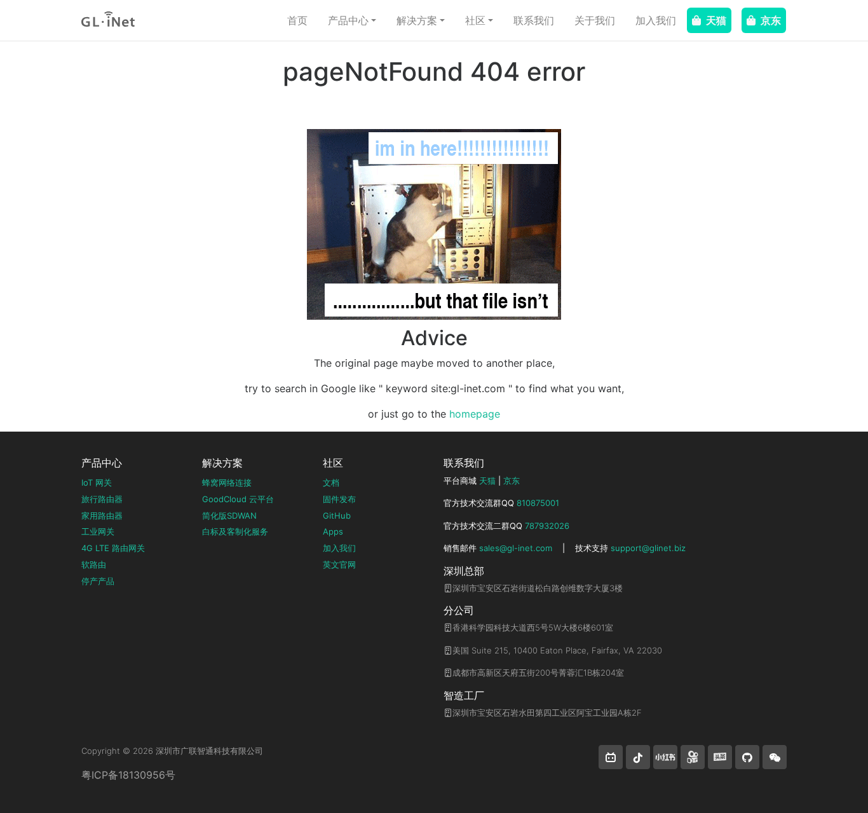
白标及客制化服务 (235, 531)
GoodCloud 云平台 (238, 499)
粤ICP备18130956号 (128, 775)
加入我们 (655, 20)
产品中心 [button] (348, 20)
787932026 (547, 526)
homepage (474, 413)
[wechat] (775, 757)
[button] (611, 757)
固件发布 (339, 499)
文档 (331, 482)
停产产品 (97, 581)
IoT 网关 (96, 482)
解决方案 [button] (417, 20)
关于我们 (594, 20)
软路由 (93, 564)
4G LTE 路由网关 (113, 548)
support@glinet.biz (648, 548)
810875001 (538, 503)
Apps (333, 531)
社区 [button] (475, 20)
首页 (297, 20)
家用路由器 (102, 515)
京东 (771, 20)
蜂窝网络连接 (227, 482)
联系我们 (533, 20)
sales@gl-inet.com (515, 548)
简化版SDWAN (229, 515)
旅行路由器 (102, 499)
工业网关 (97, 531)
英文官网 (339, 564)
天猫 (716, 20)
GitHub (337, 515)
